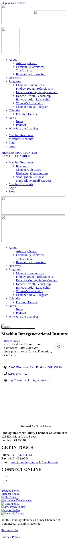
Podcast (21, 125)
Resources (22, 166)
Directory (15, 77)
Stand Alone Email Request (33, 180)
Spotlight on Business (30, 177)
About (13, 59)
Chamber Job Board (29, 169)
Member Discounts (21, 139)
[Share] (58, 346)
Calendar (14, 110)
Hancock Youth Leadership (33, 96)
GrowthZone (43, 426)
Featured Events (26, 114)
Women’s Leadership (29, 103)
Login (12, 142)
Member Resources (21, 135)
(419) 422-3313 (21, 455)
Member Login (10, 493)
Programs (15, 81)
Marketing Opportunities (32, 173)
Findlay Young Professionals (34, 88)
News (12, 117)
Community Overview (30, 67)
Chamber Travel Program (32, 106)
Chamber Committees (30, 85)
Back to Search (12, 340)
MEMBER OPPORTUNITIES (19, 152)
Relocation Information (31, 74)
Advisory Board (26, 63)
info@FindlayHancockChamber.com (34, 462)
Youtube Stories (10, 490)
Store (12, 146)
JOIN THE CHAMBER (15, 155)
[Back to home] (33, 22)
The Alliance (24, 70)
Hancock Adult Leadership (33, 99)
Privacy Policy (10, 537)
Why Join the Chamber (23, 128)
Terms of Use (9, 530)
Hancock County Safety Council (37, 92)
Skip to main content (13, 3)
